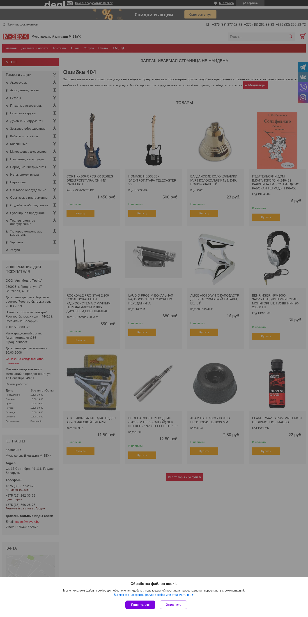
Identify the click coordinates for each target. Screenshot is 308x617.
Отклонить (173, 604)
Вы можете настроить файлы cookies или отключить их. (152, 594)
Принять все (140, 604)
